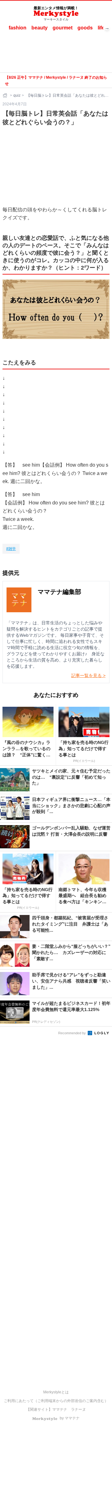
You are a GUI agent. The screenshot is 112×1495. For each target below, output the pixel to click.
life (101, 27)
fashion (17, 27)
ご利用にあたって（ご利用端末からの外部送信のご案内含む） (56, 1401)
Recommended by (72, 1033)
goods (85, 27)
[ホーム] (5, 95)
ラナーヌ (78, 1409)
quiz (17, 95)
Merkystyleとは (56, 1392)
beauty (39, 27)
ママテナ (59, 1409)
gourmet (62, 27)
